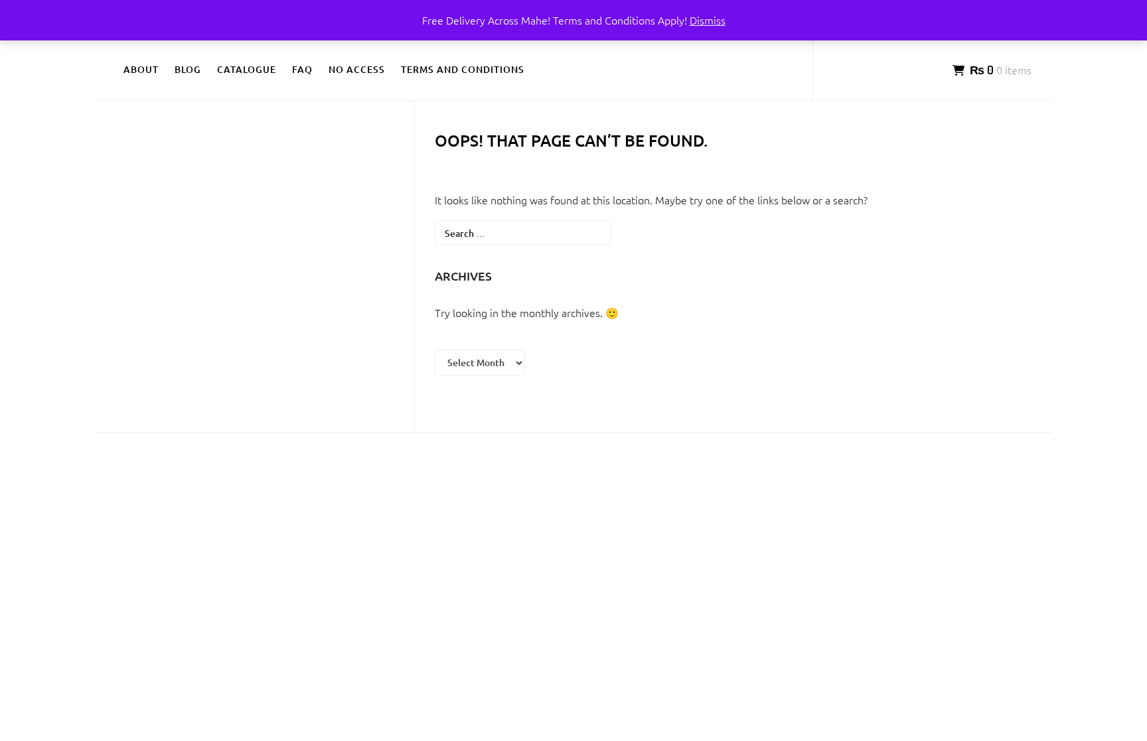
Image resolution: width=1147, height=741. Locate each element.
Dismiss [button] (708, 20)
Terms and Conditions (462, 69)
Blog (188, 69)
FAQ (302, 69)
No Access (357, 69)
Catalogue (246, 69)
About (141, 69)
